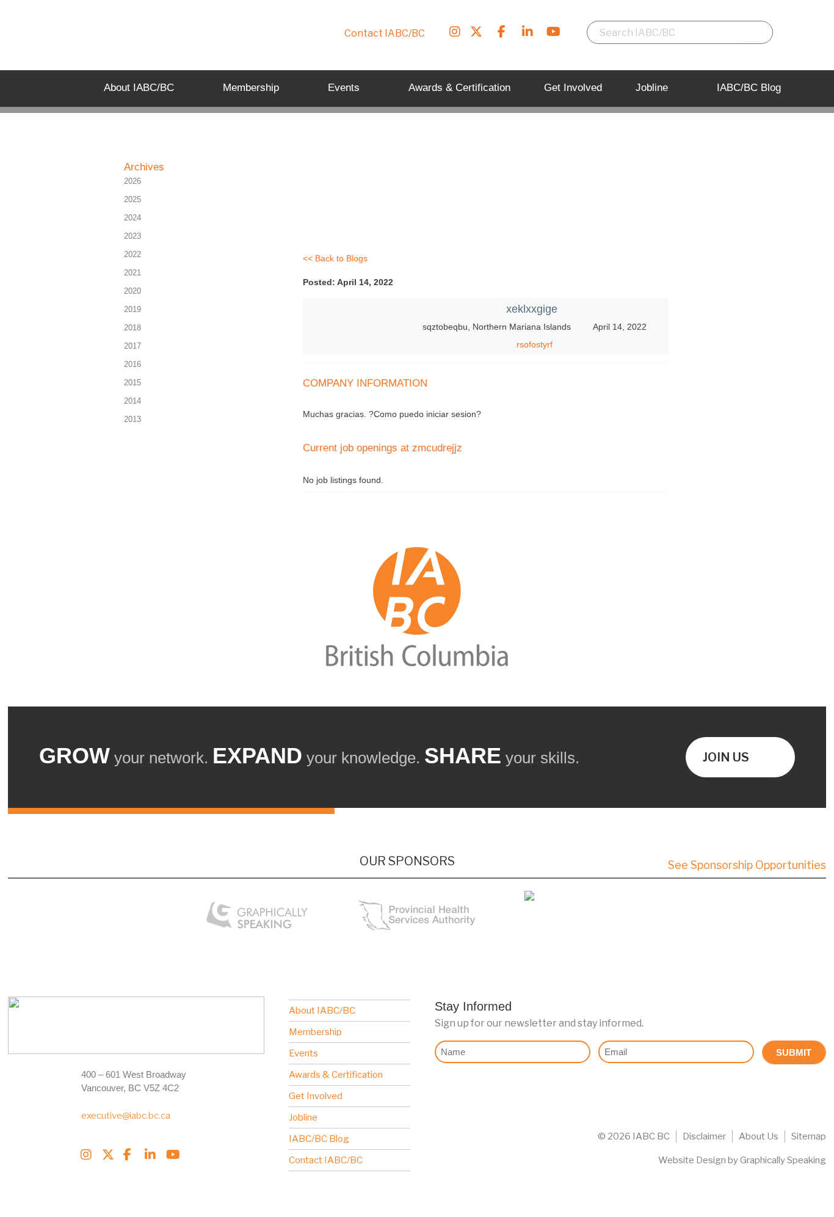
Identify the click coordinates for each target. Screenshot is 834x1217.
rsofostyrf (535, 344)
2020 (132, 291)
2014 (132, 400)
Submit (793, 1052)
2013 (132, 419)
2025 (132, 199)
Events (303, 1053)
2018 (132, 327)
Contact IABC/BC (384, 33)
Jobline (303, 1117)
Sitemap (808, 1136)
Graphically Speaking (783, 1160)
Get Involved (316, 1096)
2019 (132, 309)
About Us (758, 1136)
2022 (132, 254)
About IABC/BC (322, 1010)
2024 (132, 217)
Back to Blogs (341, 258)
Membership (315, 1031)
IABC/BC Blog (319, 1138)
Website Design (692, 1160)
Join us (726, 757)
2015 (132, 382)
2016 (132, 364)
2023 (132, 236)
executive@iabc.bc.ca (125, 1115)
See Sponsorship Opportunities (747, 865)
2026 (132, 181)
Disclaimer (704, 1136)
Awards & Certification (336, 1074)
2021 (132, 272)
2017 (132, 346)
